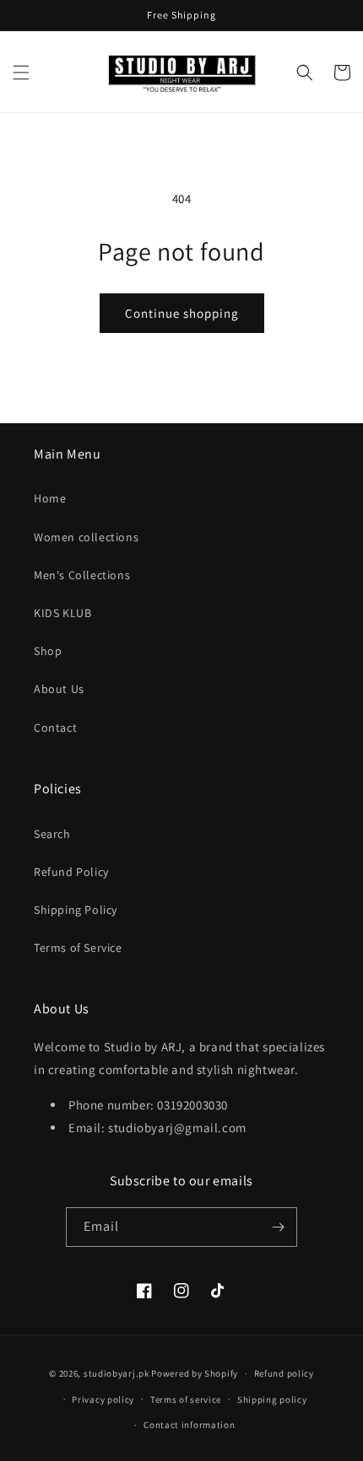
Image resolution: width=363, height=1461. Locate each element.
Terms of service (185, 1399)
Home (50, 498)
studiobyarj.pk (116, 1373)
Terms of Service (78, 947)
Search (52, 833)
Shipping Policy (75, 909)
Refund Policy (71, 871)
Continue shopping (182, 313)
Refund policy (284, 1373)
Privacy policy (103, 1399)
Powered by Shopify (194, 1373)
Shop (48, 650)
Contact (55, 727)
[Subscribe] (277, 1227)
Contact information (189, 1425)
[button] (21, 72)
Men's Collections (82, 575)
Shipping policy (272, 1399)
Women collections (86, 537)
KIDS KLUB (62, 612)
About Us (59, 688)
